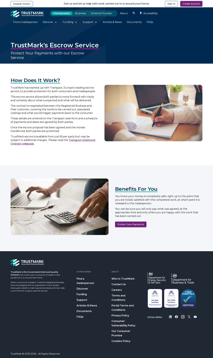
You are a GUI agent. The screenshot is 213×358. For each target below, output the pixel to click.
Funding (82, 294)
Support (82, 299)
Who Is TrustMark (123, 278)
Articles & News (87, 305)
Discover (82, 288)
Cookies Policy (120, 341)
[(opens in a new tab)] (170, 318)
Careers (116, 289)
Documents (84, 311)
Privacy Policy (120, 315)
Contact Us (118, 284)
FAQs (80, 316)
